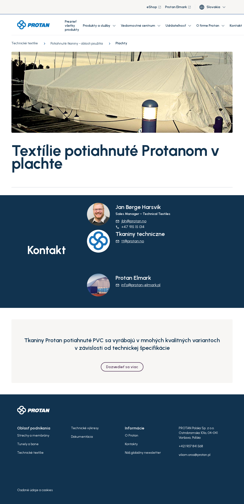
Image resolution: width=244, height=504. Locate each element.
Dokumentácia (82, 437)
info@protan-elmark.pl (138, 285)
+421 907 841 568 (191, 446)
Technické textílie (30, 453)
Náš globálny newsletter (143, 453)
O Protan (131, 435)
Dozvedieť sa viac (122, 367)
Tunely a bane (28, 444)
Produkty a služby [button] (100, 26)
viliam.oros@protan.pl (194, 455)
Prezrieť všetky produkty (72, 26)
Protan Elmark (178, 7)
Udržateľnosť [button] (179, 26)
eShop (154, 7)
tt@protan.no (130, 241)
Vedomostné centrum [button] (141, 26)
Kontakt (236, 26)
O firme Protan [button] (211, 26)
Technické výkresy (85, 428)
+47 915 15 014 (130, 226)
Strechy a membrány (33, 435)
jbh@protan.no (131, 221)
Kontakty (131, 444)
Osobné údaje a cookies (35, 490)
